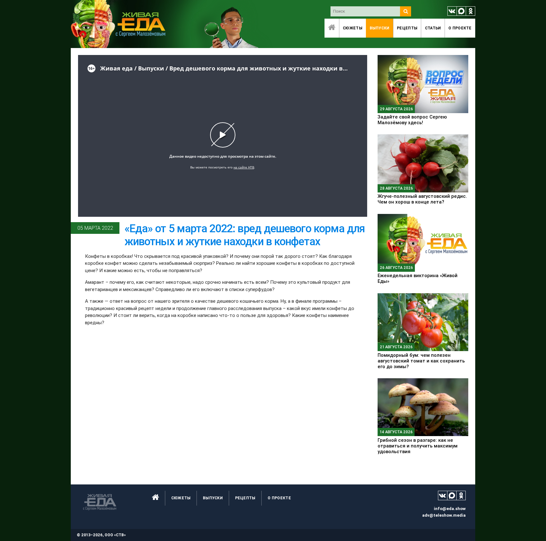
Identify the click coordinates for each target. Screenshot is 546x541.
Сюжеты (352, 28)
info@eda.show (450, 508)
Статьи (433, 28)
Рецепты (407, 28)
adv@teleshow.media (444, 515)
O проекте (460, 28)
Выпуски (380, 28)
